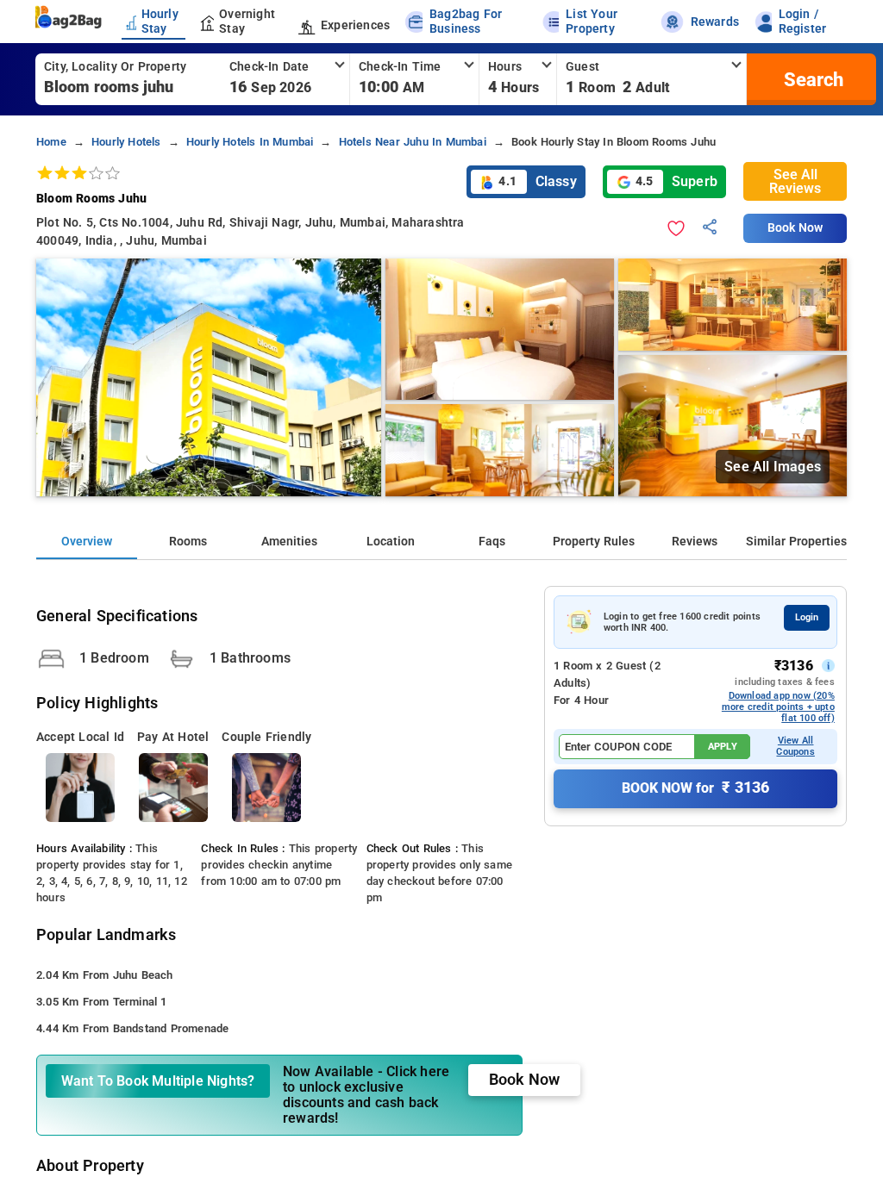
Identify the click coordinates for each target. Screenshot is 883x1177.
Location (390, 541)
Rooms (188, 541)
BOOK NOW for (695, 787)
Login (806, 617)
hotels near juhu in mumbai (412, 141)
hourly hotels (126, 141)
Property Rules (594, 541)
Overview (86, 541)
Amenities (289, 541)
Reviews (694, 541)
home (51, 141)
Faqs (492, 541)
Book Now (795, 228)
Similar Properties (796, 541)
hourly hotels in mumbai (250, 141)
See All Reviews (795, 181)
